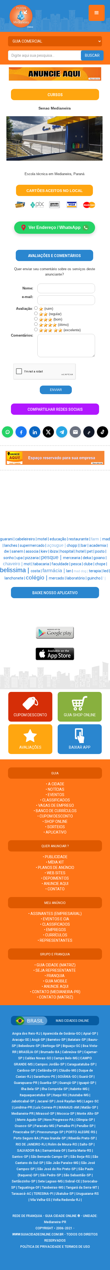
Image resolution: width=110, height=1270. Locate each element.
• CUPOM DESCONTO (55, 816)
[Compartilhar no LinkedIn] (34, 432)
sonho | (9, 558)
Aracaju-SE (20, 1040)
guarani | (7, 539)
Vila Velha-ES (40, 1200)
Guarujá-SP (67, 1083)
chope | (101, 564)
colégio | (37, 577)
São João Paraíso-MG (62, 1163)
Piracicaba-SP (24, 1132)
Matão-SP (88, 1107)
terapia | (96, 571)
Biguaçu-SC (71, 1046)
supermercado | (33, 545)
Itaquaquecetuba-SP (35, 1095)
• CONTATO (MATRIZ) (55, 997)
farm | (96, 539)
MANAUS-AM (69, 1107)
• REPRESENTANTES (55, 940)
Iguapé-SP (87, 1083)
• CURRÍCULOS (55, 935)
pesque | (52, 557)
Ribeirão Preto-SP (81, 1138)
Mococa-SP (65, 1114)
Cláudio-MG (67, 1070)
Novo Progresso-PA (59, 1120)
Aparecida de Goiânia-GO (62, 1033)
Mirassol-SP (45, 1114)
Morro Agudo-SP (29, 1120)
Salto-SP (86, 1144)
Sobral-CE (72, 1181)
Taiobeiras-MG (53, 1187)
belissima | (15, 570)
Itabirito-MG (79, 1089)
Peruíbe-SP (85, 1126)
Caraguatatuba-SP (81, 1064)
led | (106, 571)
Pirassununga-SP (50, 1132)
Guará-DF (86, 1077)
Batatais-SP (77, 1040)
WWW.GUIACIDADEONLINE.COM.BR (38, 1234)
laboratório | (76, 578)
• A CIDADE (55, 784)
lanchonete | (15, 578)
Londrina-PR (23, 1107)
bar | (85, 545)
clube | (89, 564)
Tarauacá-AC (21, 1194)
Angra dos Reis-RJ (26, 1033)
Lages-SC (91, 1101)
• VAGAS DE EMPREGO (55, 805)
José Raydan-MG (69, 1101)
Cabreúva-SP (72, 1052)
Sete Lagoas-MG (50, 1181)
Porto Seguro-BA (26, 1138)
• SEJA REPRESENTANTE (55, 970)
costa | (36, 571)
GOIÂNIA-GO (67, 1077)
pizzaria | (33, 558)
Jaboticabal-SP (22, 1101)
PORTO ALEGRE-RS (80, 1132)
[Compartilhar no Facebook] (21, 432)
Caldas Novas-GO (38, 1058)
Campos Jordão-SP (50, 1064)
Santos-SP (20, 1157)
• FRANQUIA (55, 976)
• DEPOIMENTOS (55, 878)
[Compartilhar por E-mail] (75, 432)
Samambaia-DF (53, 1150)
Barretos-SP (57, 1040)
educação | (59, 539)
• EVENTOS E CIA (55, 919)
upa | (20, 558)
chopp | (73, 545)
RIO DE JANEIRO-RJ (31, 1144)
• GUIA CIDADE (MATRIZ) (55, 965)
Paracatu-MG (44, 1126)
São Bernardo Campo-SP (49, 1157)
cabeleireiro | (26, 539)
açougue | (57, 545)
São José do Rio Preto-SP (56, 1169)
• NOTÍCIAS (55, 789)
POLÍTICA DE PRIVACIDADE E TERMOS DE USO (55, 1247)
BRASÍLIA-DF (28, 1052)
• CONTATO (55, 889)
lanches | (12, 545)
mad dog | (81, 571)
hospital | (68, 551)
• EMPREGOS (55, 930)
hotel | (81, 551)
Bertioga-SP (51, 1046)
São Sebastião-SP (77, 1175)
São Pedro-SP (50, 1175)
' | (104, 578)
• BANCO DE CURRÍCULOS (55, 811)
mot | (28, 564)
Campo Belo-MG (66, 1058)
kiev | (45, 551)
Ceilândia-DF (47, 1070)
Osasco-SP (23, 1126)
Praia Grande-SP (53, 1138)
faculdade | (61, 564)
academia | (98, 545)
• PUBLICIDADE (55, 857)
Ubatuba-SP (65, 1194)
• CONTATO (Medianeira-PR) (55, 992)
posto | (100, 551)
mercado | (57, 578)
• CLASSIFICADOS (55, 800)
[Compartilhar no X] (48, 432)
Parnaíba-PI (65, 1126)
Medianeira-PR (22, 1114)
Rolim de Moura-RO (62, 1144)
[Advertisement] (28, 502)
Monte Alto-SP (88, 1114)
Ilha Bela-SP (30, 1089)
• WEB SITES (55, 873)
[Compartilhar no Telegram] (61, 432)
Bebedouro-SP (29, 1046)
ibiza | (55, 551)
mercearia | (73, 558)
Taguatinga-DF (29, 1187)
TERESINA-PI (43, 1194)
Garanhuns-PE (44, 1077)
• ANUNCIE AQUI (55, 883)
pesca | (77, 564)
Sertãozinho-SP (24, 1181)
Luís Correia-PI (45, 1107)
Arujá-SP (38, 1040)
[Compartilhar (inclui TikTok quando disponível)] (102, 432)
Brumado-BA (50, 1052)
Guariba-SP (48, 1083)
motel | (43, 539)
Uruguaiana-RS (87, 1194)
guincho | (95, 578)
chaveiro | (13, 563)
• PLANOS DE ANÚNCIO (55, 867)
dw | (7, 551)
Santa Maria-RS (79, 1150)
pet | (91, 551)
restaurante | (80, 539)
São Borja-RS (80, 1157)
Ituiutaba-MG (79, 1095)
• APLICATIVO (55, 832)
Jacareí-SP (45, 1101)
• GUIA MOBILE (55, 981)
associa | (33, 551)
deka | (88, 558)
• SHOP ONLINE (55, 821)
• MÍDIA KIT (55, 862)
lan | (70, 571)
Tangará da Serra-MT (81, 1187)
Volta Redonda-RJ (66, 1200)
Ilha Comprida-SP (55, 1089)
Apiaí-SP (89, 1033)
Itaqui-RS (60, 1095)
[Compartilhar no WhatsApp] (7, 432)
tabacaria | (42, 564)
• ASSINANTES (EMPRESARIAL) (55, 913)
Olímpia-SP (84, 1120)
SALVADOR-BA (28, 1150)
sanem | (18, 551)
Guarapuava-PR (25, 1083)
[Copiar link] (89, 432)
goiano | (100, 558)
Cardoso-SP (26, 1070)
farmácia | (54, 570)
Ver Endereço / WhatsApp (55, 227)
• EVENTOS (55, 795)
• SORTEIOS (55, 827)
